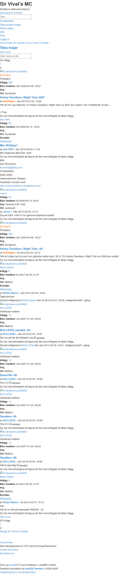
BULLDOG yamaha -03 (15, 330)
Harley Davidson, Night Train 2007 (22, 97)
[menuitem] (10, 24)
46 (10, 197)
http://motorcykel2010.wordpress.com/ (20, 185)
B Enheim (5, 75)
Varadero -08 (8, 457)
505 (11, 82)
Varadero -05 (8, 416)
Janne (3, 193)
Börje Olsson (7, 267)
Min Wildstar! (9, 145)
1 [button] (0, 64)
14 (10, 315)
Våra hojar (9, 47)
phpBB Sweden (34, 568)
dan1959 (5, 119)
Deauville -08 (8, 375)
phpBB (13, 565)
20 (10, 123)
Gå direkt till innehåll (11, 12)
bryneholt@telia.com (11, 167)
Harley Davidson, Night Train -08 (21, 249)
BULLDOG (6, 307)
